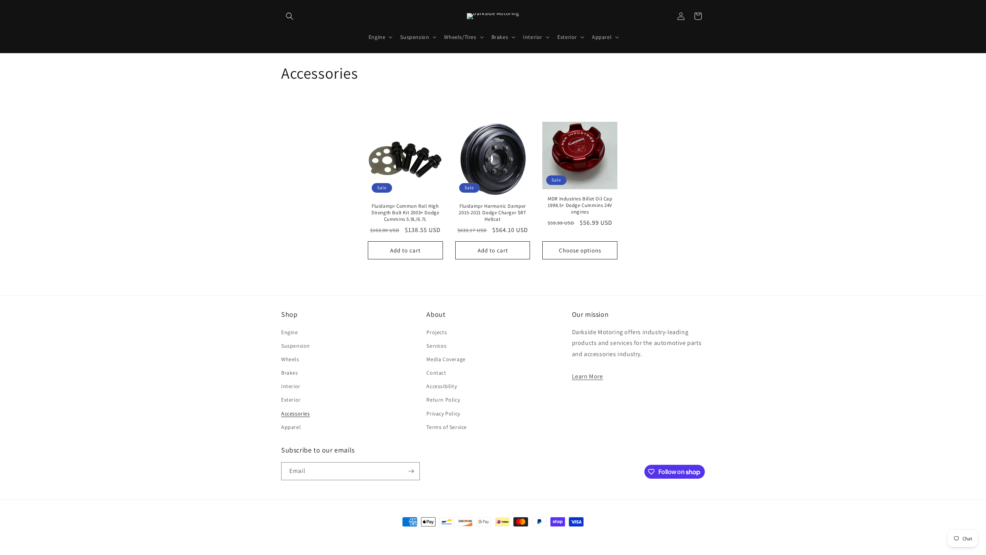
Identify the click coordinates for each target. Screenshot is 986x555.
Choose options (580, 250)
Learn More (587, 376)
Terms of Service (446, 427)
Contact (436, 372)
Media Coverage (445, 359)
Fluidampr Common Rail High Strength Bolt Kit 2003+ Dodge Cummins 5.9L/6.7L (405, 212)
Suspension (295, 345)
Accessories (295, 413)
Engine (289, 332)
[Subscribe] (410, 471)
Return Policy (443, 399)
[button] (289, 16)
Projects (436, 332)
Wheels (290, 359)
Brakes (289, 372)
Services (436, 345)
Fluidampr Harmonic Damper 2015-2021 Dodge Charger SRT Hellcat (492, 212)
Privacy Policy (443, 413)
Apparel (291, 427)
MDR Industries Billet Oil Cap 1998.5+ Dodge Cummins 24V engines (580, 205)
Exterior (291, 399)
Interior (290, 386)
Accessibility (441, 386)
